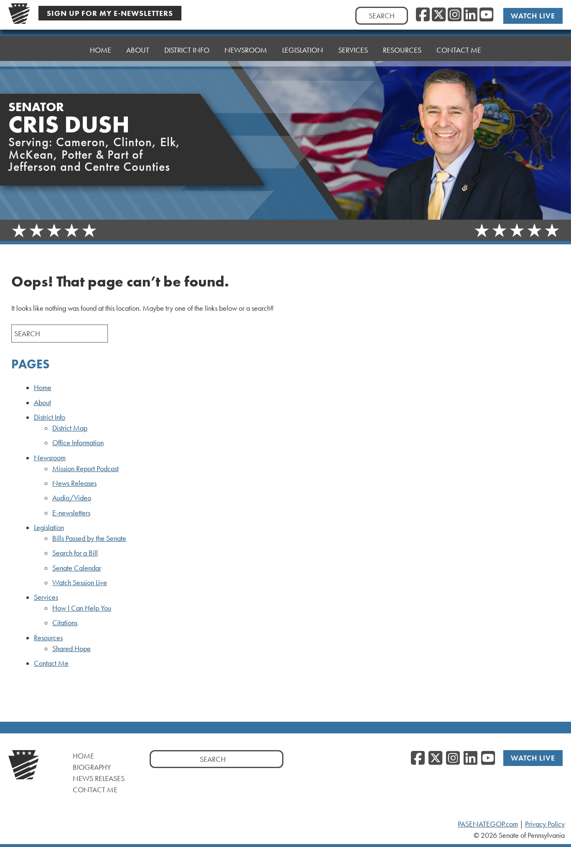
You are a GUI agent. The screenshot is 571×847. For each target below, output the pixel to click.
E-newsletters (71, 512)
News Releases (74, 483)
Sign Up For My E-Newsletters (110, 13)
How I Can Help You (81, 608)
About (137, 50)
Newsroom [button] (245, 50)
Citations (64, 622)
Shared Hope (71, 648)
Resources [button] (402, 50)
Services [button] (353, 50)
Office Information (78, 442)
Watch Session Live (79, 582)
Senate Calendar (76, 568)
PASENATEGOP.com (488, 824)
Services (46, 597)
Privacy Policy (545, 824)
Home (100, 50)
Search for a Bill (75, 553)
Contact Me (458, 50)
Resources (48, 637)
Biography (92, 767)
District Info (49, 417)
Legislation (49, 527)
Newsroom (50, 457)
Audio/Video (71, 497)
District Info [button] (186, 50)
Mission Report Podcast (85, 468)
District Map (69, 428)
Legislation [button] (302, 50)
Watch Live (533, 15)
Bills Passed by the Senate (89, 538)
